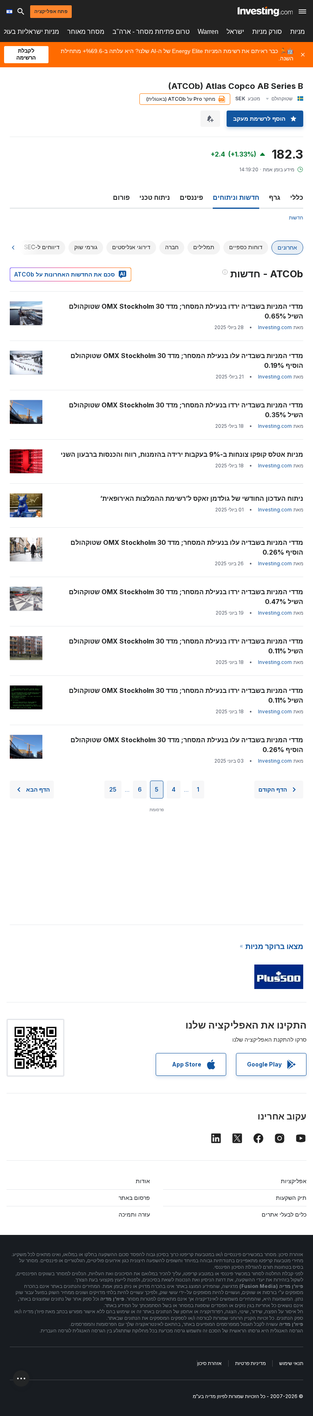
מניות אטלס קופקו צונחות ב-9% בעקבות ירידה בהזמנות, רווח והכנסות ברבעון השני (182, 454)
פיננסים (191, 197)
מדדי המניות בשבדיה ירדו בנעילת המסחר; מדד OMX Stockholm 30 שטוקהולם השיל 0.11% (186, 646)
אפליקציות (293, 1180)
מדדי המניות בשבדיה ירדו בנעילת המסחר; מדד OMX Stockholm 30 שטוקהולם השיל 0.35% (186, 410)
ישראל (235, 31)
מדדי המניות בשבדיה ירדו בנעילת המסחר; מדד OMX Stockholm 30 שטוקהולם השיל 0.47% (186, 597)
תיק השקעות (291, 1197)
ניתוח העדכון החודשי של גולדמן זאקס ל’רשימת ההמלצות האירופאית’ (201, 498)
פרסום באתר (134, 1197)
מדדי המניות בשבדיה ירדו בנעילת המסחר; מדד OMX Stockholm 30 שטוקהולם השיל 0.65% (186, 311)
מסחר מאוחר (85, 31)
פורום (121, 197)
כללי (296, 197)
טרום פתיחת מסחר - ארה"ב (151, 31)
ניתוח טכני (154, 197)
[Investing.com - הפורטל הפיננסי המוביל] (265, 11)
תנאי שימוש (291, 1363)
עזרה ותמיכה (134, 1214)
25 (113, 789)
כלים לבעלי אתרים (284, 1214)
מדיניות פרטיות (250, 1363)
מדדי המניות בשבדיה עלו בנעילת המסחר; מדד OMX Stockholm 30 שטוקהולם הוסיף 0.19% (187, 360)
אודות (143, 1180)
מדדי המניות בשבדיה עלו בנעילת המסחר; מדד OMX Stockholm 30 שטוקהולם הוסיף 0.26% (187, 547)
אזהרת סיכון (209, 1363)
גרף (274, 197)
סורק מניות (267, 31)
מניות (297, 31)
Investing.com (275, 327)
